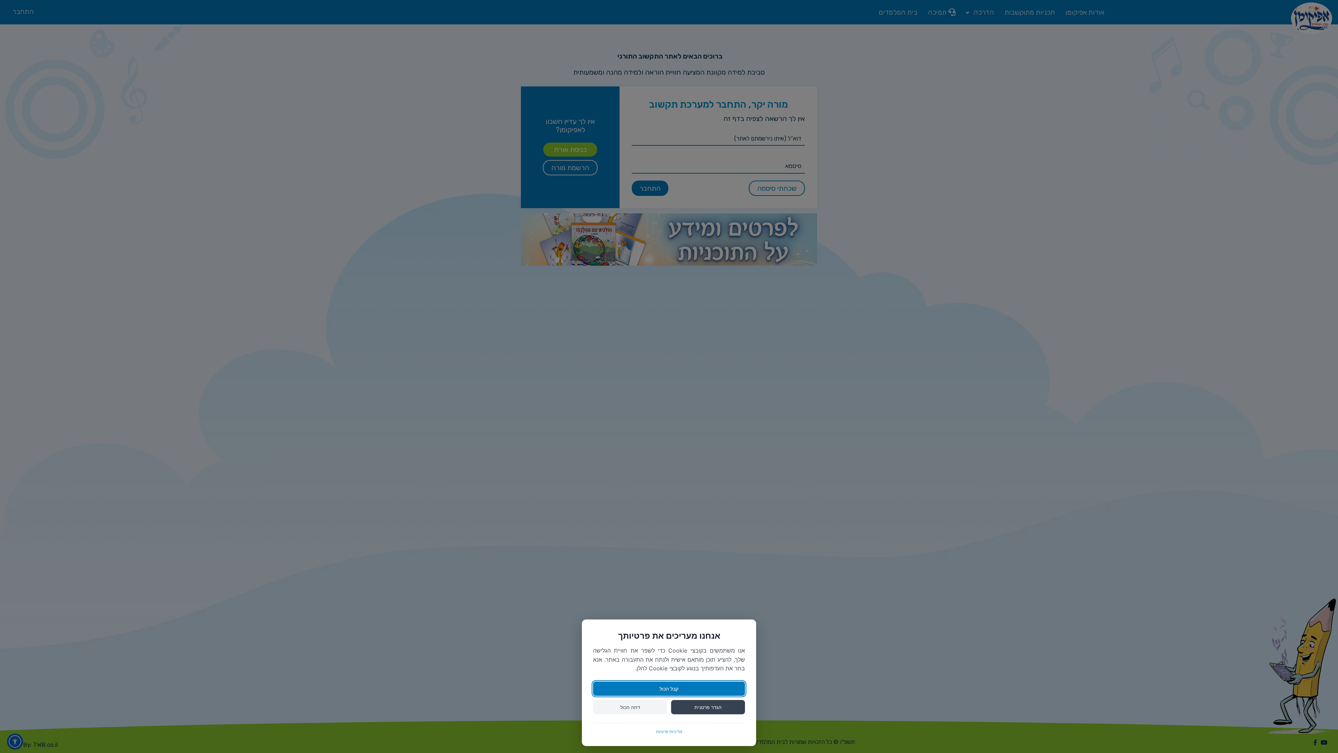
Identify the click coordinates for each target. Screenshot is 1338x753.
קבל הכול (669, 689)
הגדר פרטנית (708, 707)
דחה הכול (630, 707)
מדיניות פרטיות (669, 731)
